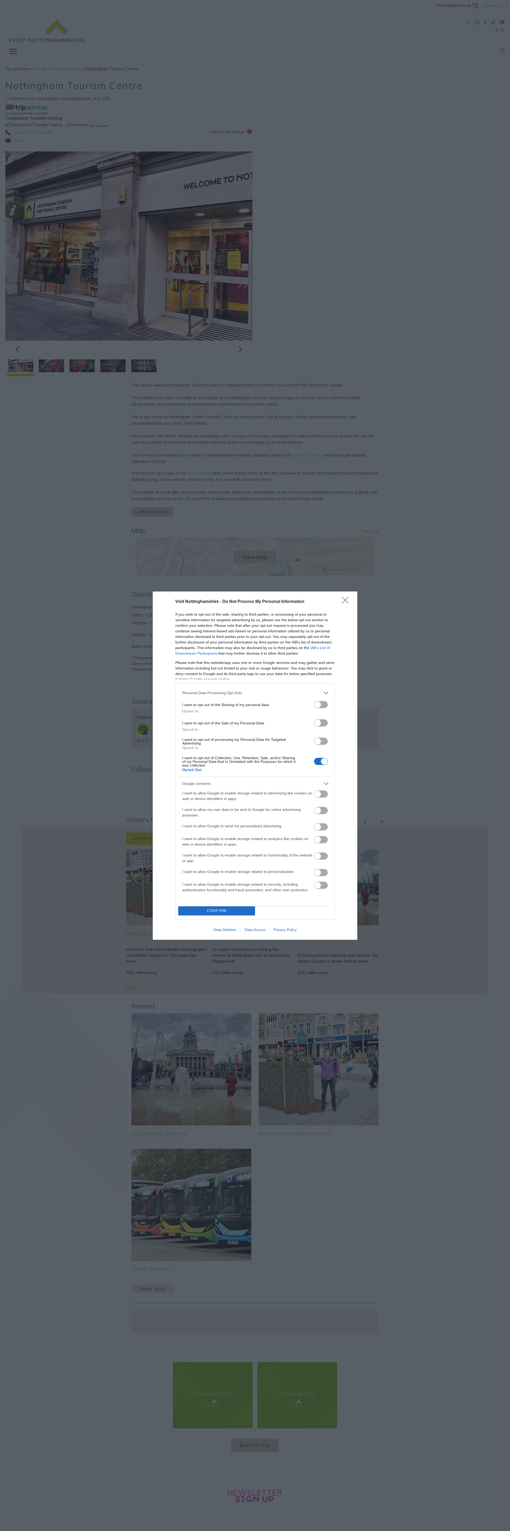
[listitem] (255, 693)
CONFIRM (217, 911)
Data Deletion (225, 930)
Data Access (255, 930)
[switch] (321, 704)
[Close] (347, 602)
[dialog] (255, 765)
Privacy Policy (285, 930)
